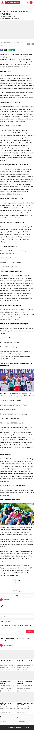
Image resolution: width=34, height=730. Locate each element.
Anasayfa (3, 16)
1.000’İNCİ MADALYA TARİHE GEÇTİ (6, 661)
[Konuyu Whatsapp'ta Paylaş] (9, 50)
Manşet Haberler (11, 16)
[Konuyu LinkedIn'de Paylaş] (13, 50)
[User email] (17, 595)
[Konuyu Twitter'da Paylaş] (5, 50)
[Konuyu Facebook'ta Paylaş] (1, 50)
